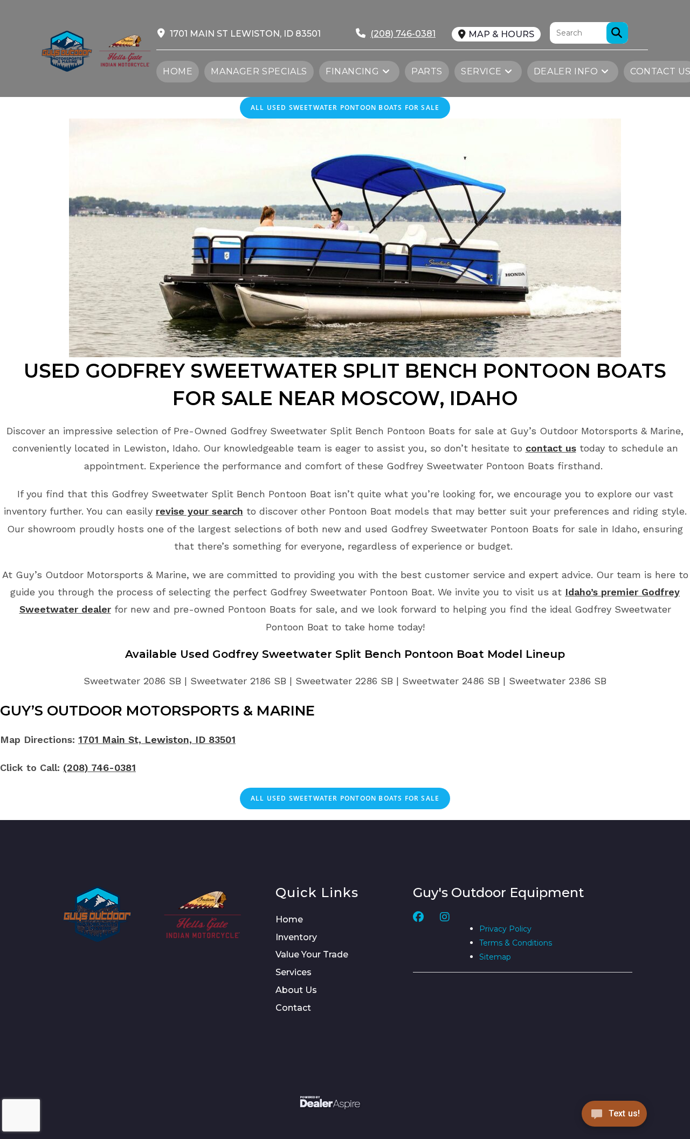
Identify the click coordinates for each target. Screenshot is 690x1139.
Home (289, 919)
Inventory (296, 937)
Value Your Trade (311, 954)
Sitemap (495, 957)
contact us (551, 448)
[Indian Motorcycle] (202, 914)
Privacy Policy (505, 929)
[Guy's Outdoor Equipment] (125, 50)
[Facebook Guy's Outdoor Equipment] (418, 937)
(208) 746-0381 (99, 767)
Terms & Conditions (515, 943)
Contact (293, 1008)
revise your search (199, 511)
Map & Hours (501, 34)
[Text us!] (614, 1116)
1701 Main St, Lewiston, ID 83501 (157, 739)
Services (293, 972)
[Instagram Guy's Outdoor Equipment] (445, 937)
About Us (296, 990)
